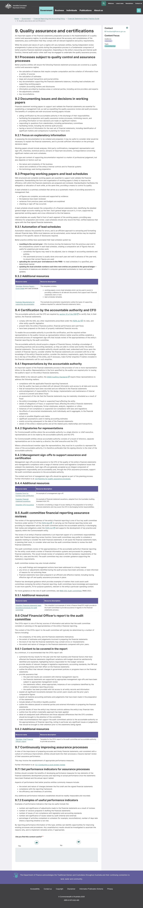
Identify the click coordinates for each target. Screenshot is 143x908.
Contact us (138, 3)
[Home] (15, 6)
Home (16, 19)
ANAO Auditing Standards (57, 377)
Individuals (71, 10)
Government (46, 10)
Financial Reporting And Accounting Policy (49, 19)
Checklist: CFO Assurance (25, 505)
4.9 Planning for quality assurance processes (52, 479)
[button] (127, 28)
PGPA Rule (46, 523)
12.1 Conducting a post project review (50, 765)
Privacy (110, 889)
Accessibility (35, 889)
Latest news (120, 3)
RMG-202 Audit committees (71, 591)
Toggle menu (139, 10)
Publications (86, 10)
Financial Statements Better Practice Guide (83, 19)
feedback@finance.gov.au (116, 31)
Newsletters (129, 3)
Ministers (111, 3)
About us (98, 10)
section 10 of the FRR (67, 314)
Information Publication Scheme (91, 889)
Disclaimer (71, 889)
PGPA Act (76, 321)
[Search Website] (103, 3)
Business (59, 10)
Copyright (59, 889)
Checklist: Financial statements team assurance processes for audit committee (28, 607)
